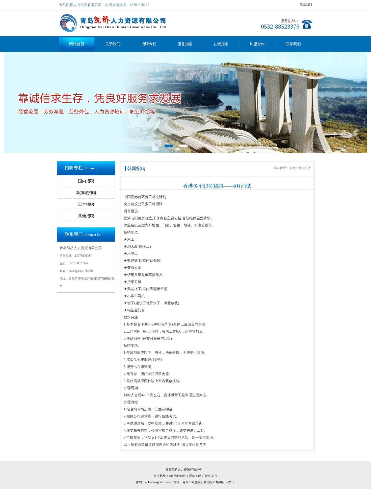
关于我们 (112, 44)
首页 (293, 168)
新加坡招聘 (86, 193)
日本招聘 (86, 204)
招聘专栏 (148, 44)
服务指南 (185, 44)
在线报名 (221, 44)
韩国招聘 (304, 168)
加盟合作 (257, 44)
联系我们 (306, 4)
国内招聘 (86, 181)
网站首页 (76, 44)
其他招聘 (86, 216)
